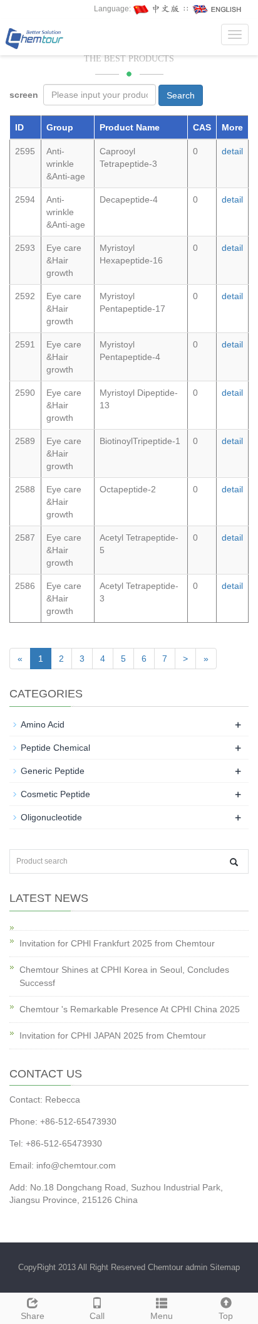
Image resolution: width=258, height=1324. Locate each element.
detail (232, 151)
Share (32, 1316)
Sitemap (225, 1267)
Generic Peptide (53, 771)
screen (23, 95)
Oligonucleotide (51, 817)
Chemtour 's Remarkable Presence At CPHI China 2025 (129, 1009)
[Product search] (234, 862)
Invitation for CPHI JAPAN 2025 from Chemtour (112, 1035)
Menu (161, 1316)
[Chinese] (157, 8)
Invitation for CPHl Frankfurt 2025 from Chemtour (117, 943)
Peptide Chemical (55, 748)
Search (181, 95)
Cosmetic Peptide (55, 794)
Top (226, 1316)
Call (97, 1316)
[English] (217, 8)
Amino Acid (42, 724)
